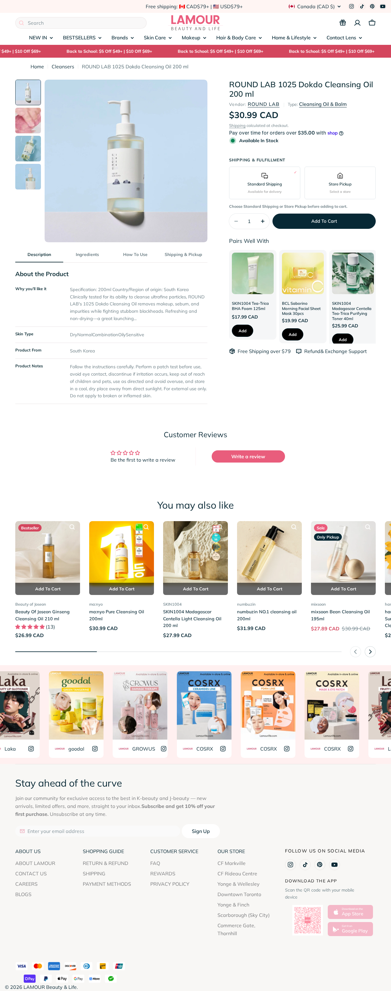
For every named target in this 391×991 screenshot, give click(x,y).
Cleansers (63, 66)
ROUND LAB (264, 104)
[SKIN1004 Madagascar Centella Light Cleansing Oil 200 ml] (195, 553)
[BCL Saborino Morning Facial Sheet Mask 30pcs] (303, 273)
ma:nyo (96, 604)
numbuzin (246, 604)
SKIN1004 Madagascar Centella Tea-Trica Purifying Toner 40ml (351, 311)
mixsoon (318, 604)
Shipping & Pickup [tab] (183, 254)
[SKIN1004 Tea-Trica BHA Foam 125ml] (253, 273)
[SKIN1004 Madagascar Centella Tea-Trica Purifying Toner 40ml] (353, 273)
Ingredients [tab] (87, 254)
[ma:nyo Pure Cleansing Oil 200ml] (121, 553)
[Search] (21, 23)
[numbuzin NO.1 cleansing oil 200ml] (269, 553)
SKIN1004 (172, 604)
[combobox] (81, 23)
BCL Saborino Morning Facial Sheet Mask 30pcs (301, 308)
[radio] (264, 183)
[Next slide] (370, 651)
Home (37, 66)
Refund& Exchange (326, 351)
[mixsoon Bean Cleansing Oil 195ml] (343, 553)
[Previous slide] (355, 651)
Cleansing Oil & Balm (323, 104)
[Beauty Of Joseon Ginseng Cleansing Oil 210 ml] (47, 553)
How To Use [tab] (135, 254)
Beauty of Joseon (30, 604)
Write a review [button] (248, 456)
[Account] (357, 23)
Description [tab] (39, 254)
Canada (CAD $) (316, 6)
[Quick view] (72, 527)
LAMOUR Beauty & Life (50, 987)
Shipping (237, 125)
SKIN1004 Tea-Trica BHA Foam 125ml (250, 306)
